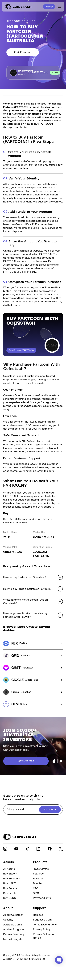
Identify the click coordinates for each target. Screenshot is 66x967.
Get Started (22, 52)
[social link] (5, 849)
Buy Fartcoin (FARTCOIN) (21, 350)
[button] (33, 577)
